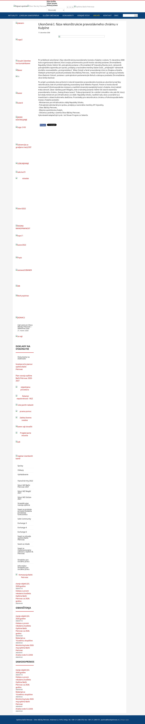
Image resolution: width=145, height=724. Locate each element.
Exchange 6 (22, 532)
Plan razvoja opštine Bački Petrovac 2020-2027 (24, 378)
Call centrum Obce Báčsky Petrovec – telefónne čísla (25, 328)
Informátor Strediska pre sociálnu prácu (23, 567)
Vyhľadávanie (23, 474)
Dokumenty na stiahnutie (24, 358)
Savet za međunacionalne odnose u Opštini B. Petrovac (25, 550)
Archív (96, 15)
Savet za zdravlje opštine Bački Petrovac (24, 538)
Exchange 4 (22, 527)
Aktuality (13, 15)
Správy (20, 466)
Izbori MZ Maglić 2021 (24, 492)
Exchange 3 (22, 523)
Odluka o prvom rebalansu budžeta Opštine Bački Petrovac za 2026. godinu (23, 596)
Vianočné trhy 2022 (25, 481)
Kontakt (107, 15)
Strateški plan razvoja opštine (24, 504)
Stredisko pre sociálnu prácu (23, 561)
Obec (116, 15)
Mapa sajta (125, 720)
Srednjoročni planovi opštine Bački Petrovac (24, 366)
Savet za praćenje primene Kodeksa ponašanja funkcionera (25, 512)
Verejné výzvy (83, 15)
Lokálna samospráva (29, 15)
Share (42, 125)
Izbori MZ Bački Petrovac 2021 (24, 486)
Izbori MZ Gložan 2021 (24, 498)
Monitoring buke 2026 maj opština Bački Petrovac (25, 648)
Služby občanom (51, 15)
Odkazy (21, 470)
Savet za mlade (24, 544)
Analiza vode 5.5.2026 (24, 655)
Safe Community (24, 519)
